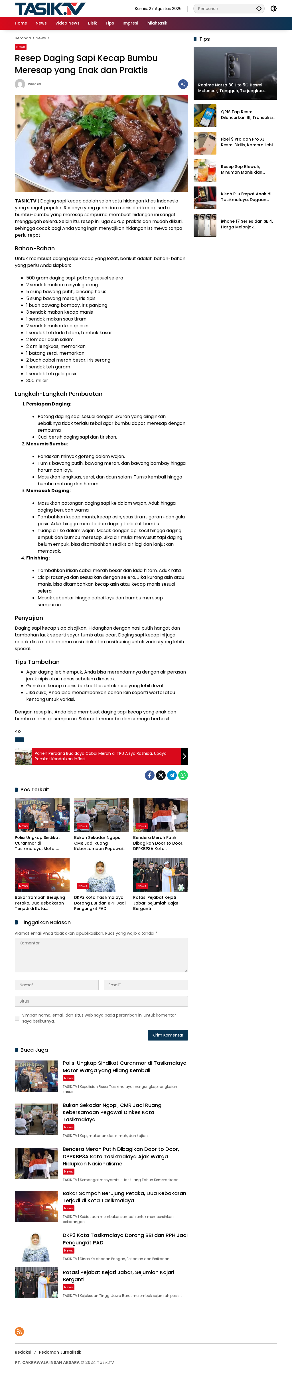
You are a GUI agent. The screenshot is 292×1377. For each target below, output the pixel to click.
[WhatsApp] (183, 775)
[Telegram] (172, 775)
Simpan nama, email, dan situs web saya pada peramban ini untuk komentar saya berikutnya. (99, 1018)
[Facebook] (150, 775)
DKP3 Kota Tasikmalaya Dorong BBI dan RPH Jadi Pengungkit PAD (99, 903)
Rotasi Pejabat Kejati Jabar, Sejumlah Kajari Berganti (156, 903)
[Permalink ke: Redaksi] (21, 84)
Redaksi (34, 84)
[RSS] (19, 1331)
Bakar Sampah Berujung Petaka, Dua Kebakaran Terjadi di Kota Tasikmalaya (40, 903)
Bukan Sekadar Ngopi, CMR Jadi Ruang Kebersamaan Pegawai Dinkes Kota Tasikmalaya (100, 843)
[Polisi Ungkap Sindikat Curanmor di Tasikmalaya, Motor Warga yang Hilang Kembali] (42, 815)
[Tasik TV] (65, 8)
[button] (259, 8)
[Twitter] (161, 775)
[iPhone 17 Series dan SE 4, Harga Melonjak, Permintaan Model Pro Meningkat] (205, 225)
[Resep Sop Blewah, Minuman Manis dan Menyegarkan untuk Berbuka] (205, 170)
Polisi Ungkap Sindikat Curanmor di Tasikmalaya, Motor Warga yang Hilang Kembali (37, 843)
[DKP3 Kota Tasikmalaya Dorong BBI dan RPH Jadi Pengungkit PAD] (101, 875)
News (20, 46)
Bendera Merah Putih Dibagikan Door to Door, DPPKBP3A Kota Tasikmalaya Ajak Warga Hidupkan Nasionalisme (159, 843)
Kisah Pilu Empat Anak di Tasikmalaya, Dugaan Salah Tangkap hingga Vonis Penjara (246, 196)
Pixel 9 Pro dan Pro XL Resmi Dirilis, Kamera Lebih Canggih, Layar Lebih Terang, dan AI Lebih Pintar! (248, 142)
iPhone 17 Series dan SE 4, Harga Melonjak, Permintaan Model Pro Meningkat (247, 224)
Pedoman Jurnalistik (60, 1352)
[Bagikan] (183, 84)
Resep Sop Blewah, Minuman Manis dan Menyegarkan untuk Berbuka (241, 169)
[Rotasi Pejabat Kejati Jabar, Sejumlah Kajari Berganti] (160, 875)
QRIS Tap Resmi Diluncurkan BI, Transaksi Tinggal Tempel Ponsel (247, 114)
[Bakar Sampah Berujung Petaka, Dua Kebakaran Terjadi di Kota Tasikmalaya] (42, 875)
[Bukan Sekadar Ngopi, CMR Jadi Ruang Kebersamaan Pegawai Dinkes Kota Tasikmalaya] (101, 815)
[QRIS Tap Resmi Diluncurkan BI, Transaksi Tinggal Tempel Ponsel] (205, 115)
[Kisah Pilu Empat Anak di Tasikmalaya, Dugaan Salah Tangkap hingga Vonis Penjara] (205, 197)
